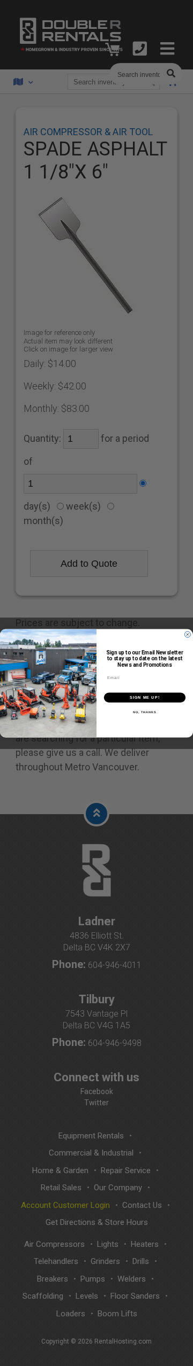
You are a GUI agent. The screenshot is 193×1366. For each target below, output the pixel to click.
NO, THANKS (145, 712)
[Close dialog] (187, 634)
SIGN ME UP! (145, 697)
